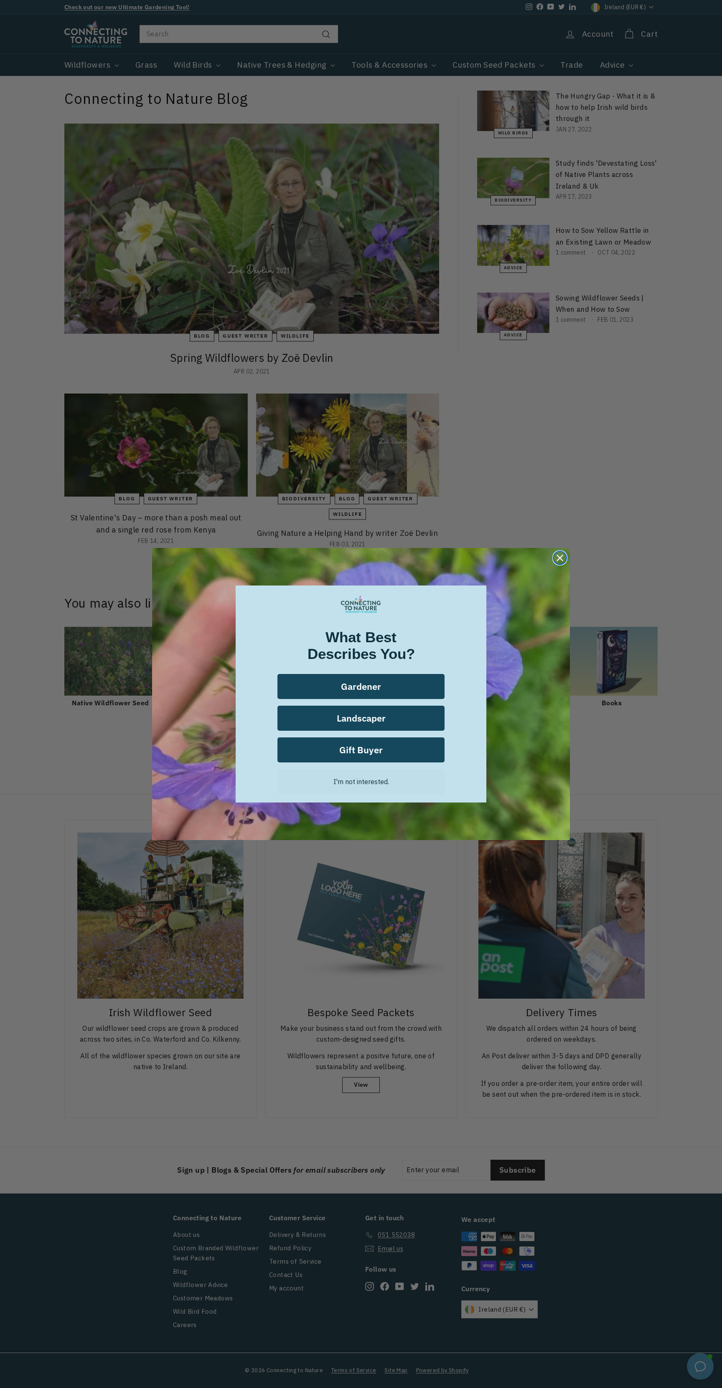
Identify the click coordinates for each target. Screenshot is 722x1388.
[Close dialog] (560, 558)
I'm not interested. (361, 781)
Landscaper (361, 718)
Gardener (361, 686)
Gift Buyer (361, 750)
